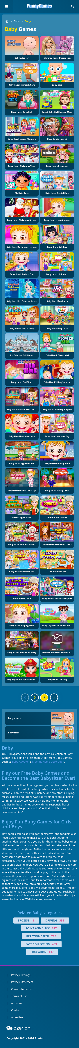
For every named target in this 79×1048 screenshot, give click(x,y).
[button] (72, 6)
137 (51, 952)
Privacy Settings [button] (20, 975)
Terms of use (19, 996)
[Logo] (39, 6)
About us (16, 1003)
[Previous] (25, 697)
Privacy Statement (22, 982)
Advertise (17, 1017)
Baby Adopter (20, 761)
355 (61, 920)
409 (54, 944)
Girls (16, 21)
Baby (28, 21)
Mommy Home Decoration (48, 761)
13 (32, 920)
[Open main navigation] (6, 6)
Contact (16, 1010)
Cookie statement (22, 989)
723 (53, 936)
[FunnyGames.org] (7, 21)
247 (54, 928)
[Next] (35, 697)
